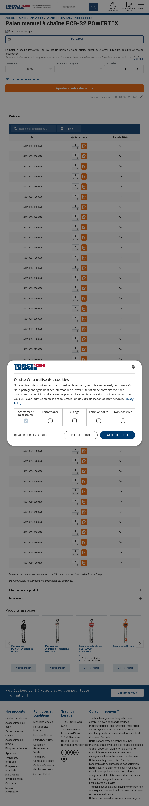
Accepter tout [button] (117, 435)
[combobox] (133, 367)
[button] (30, 435)
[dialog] (74, 403)
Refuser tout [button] (80, 435)
